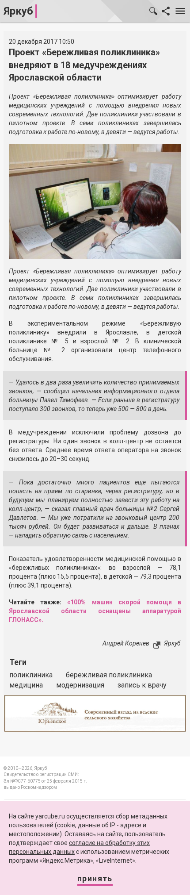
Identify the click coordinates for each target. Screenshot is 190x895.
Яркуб (18, 11)
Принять (95, 878)
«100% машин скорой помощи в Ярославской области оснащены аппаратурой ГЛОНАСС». (95, 611)
